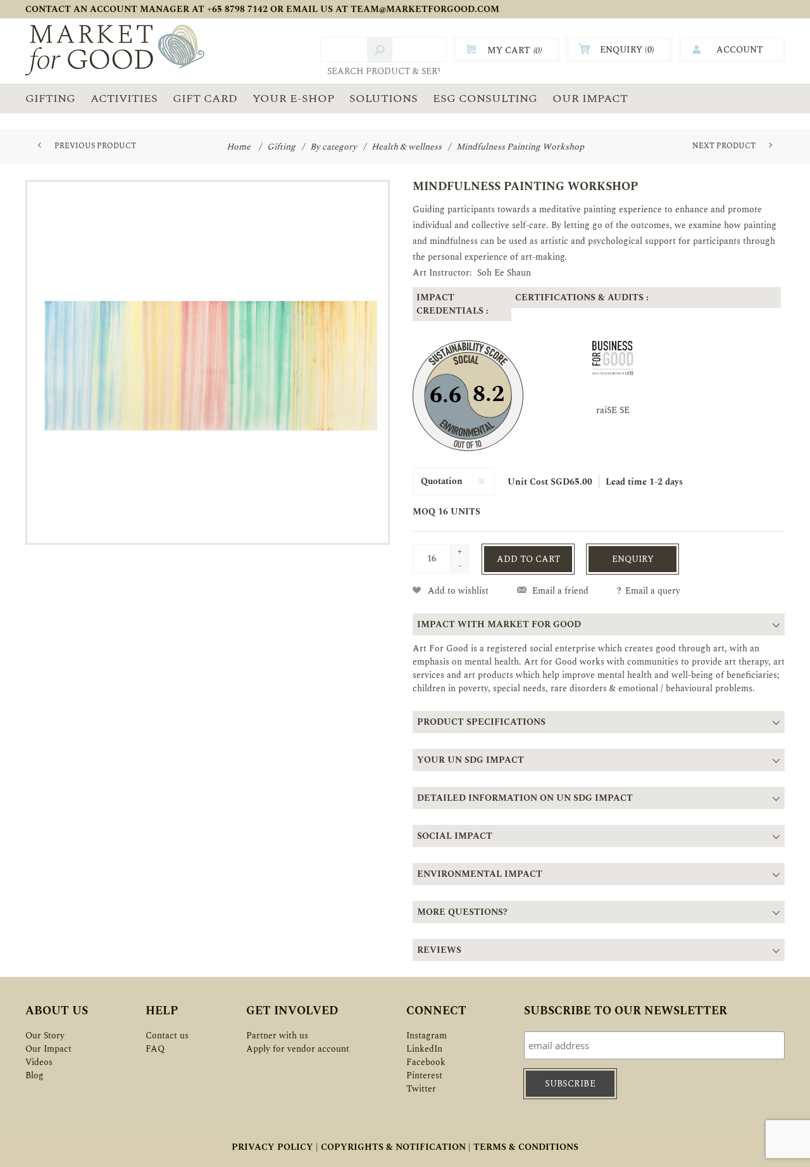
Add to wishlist (458, 590)
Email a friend (560, 590)
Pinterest (424, 1075)
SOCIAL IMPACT (454, 836)
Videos (39, 1062)
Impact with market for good (499, 624)
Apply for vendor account (297, 1049)
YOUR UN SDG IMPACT (470, 760)
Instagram (426, 1036)
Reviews (439, 950)
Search (379, 50)
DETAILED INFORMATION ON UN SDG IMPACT (525, 798)
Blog (34, 1075)
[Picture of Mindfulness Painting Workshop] (207, 362)
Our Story (45, 1036)
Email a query (652, 590)
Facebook (426, 1062)
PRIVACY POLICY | (275, 1147)
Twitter (421, 1089)
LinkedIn (424, 1049)
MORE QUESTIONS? (462, 912)
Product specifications (481, 722)
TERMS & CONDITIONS (525, 1147)
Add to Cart (528, 559)
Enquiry (633, 559)
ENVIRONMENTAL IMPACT (479, 874)
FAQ (155, 1049)
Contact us (167, 1036)
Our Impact (48, 1049)
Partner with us (277, 1036)
